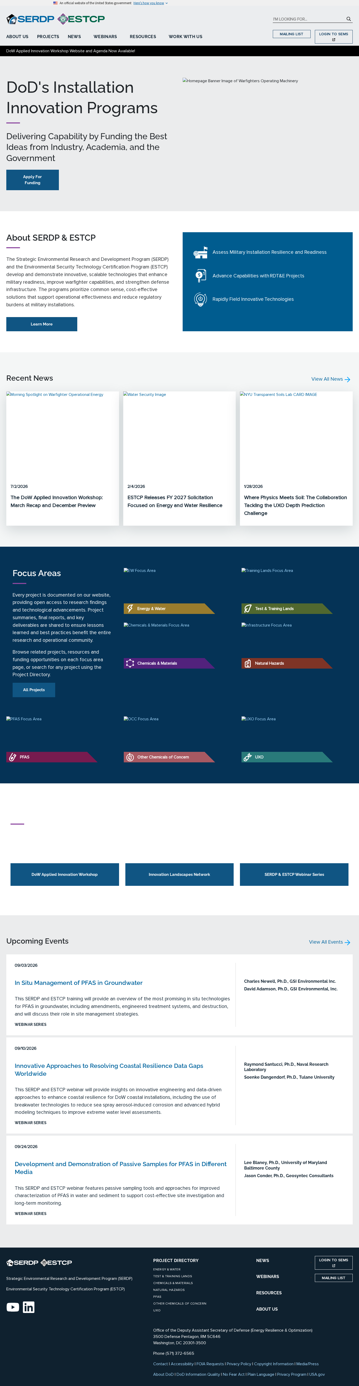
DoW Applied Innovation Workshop (65, 874)
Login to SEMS (333, 34)
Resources (143, 36)
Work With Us (185, 36)
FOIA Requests (210, 1364)
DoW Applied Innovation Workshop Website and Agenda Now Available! (70, 51)
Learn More (42, 324)
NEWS (262, 1260)
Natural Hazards (169, 1290)
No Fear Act (234, 1374)
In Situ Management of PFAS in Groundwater (79, 982)
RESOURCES (269, 1292)
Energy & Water (167, 1269)
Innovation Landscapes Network (179, 874)
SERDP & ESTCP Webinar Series (294, 874)
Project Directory (176, 1260)
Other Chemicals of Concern (179, 1304)
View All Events (326, 942)
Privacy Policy (239, 1364)
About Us (17, 36)
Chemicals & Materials (173, 1283)
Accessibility (182, 1364)
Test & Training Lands (172, 1276)
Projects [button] (48, 36)
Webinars (105, 36)
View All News (327, 379)
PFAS (157, 1297)
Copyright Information (274, 1364)
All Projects (34, 689)
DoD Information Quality (198, 1374)
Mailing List (291, 34)
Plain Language (261, 1374)
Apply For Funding (32, 179)
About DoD (163, 1374)
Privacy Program (291, 1374)
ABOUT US (267, 1309)
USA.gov (317, 1374)
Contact (160, 1364)
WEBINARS (267, 1276)
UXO (157, 1310)
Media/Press (307, 1364)
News (74, 36)
